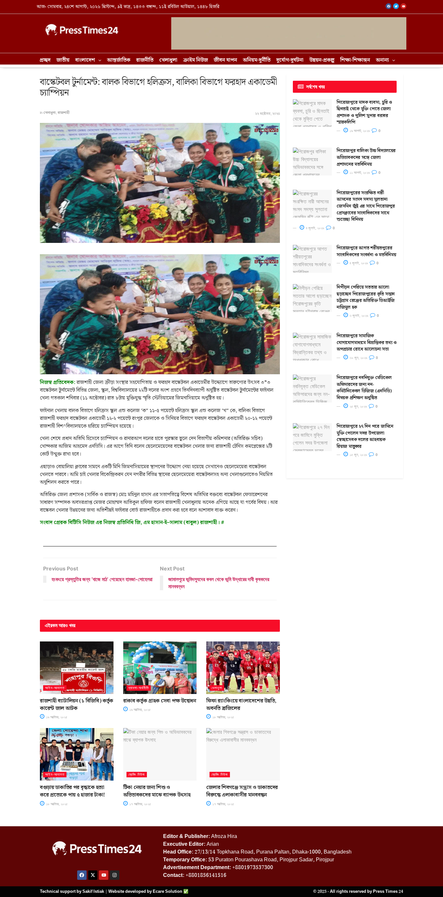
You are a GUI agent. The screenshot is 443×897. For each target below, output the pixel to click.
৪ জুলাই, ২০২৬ (314, 228)
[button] (88, 60)
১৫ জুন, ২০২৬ (358, 455)
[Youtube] (103, 875)
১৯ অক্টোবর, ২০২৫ (56, 717)
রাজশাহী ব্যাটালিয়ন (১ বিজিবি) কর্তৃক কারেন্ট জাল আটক (76, 704)
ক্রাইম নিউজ (195, 60)
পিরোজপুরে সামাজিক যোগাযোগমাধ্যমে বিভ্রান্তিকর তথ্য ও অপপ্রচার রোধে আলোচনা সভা (367, 342)
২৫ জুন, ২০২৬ (358, 406)
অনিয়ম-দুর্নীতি (256, 60)
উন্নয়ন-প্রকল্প (321, 60)
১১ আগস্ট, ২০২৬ (359, 172)
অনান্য (382, 60)
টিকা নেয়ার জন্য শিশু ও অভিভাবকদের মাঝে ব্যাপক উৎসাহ (157, 791)
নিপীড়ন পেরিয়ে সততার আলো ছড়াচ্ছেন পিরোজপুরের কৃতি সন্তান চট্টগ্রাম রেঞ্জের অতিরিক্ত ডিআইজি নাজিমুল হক (366, 297)
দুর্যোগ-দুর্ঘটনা (290, 60)
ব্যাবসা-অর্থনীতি (138, 688)
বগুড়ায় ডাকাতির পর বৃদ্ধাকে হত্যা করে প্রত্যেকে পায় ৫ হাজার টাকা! (72, 791)
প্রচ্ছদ (45, 60)
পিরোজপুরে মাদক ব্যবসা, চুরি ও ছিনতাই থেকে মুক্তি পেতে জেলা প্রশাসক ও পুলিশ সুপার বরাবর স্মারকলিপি (364, 112)
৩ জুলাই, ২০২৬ (358, 315)
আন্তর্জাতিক (118, 60)
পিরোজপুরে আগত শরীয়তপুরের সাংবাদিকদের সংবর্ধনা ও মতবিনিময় (366, 251)
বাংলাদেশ (85, 60)
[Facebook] (82, 875)
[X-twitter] (93, 875)
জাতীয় (62, 60)
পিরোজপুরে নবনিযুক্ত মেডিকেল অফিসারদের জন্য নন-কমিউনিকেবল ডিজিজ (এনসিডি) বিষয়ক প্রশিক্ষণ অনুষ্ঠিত (364, 387)
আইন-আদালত (55, 688)
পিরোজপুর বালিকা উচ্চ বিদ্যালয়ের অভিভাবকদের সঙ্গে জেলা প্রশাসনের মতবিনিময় (366, 157)
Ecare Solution (167, 891)
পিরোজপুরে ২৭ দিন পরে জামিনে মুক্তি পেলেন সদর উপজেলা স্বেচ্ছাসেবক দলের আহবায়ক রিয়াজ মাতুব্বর (365, 436)
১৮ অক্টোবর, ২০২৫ (222, 717)
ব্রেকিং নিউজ (136, 774)
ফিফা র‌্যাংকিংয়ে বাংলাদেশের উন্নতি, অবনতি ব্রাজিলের (241, 704)
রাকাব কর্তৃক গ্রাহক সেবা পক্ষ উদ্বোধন (159, 701)
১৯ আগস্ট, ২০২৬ (359, 131)
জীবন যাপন (225, 60)
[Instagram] (114, 875)
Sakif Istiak (93, 891)
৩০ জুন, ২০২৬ (358, 358)
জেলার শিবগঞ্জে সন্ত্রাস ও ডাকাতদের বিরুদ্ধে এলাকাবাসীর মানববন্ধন (242, 791)
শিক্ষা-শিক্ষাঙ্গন (355, 60)
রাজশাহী (64, 113)
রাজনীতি (144, 60)
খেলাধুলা (168, 60)
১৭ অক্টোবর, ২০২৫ (139, 804)
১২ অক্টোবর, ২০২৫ (267, 114)
